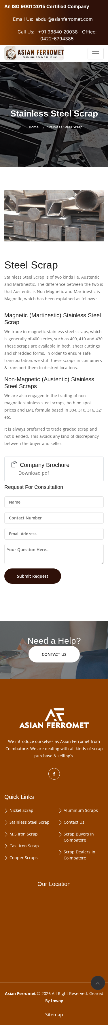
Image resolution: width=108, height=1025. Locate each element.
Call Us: (57, 35)
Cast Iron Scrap (24, 845)
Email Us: (53, 19)
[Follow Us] (54, 774)
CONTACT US (54, 654)
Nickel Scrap (21, 810)
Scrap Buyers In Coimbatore (79, 837)
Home (34, 127)
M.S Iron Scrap (24, 834)
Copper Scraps (24, 857)
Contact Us (74, 822)
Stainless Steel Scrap (30, 822)
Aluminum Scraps (81, 810)
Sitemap (54, 1014)
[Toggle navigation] (96, 53)
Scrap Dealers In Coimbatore (79, 855)
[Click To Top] (98, 983)
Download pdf (33, 473)
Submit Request (32, 576)
